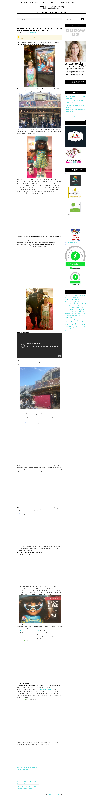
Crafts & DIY (64, 2)
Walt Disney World (77, 328)
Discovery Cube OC (67, 297)
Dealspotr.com (75, 286)
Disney (72, 297)
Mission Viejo (81, 317)
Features (63, 12)
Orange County (72, 319)
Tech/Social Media (76, 2)
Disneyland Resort (70, 299)
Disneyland (81, 297)
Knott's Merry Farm (80, 311)
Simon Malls (70, 322)
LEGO (76, 315)
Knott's (68, 310)
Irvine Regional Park (74, 307)
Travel (56, 2)
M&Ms (78, 317)
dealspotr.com (75, 271)
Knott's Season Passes (76, 313)
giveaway (77, 301)
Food (30, 2)
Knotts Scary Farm (71, 315)
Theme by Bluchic (51, 795)
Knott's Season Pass (69, 313)
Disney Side (78, 299)
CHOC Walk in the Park (78, 295)
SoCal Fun (49, 2)
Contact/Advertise (54, 12)
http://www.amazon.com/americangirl (29, 630)
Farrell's (72, 301)
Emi (84, 299)
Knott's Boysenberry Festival (70, 311)
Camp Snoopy (71, 295)
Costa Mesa (84, 295)
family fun (68, 302)
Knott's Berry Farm (78, 309)
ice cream (71, 305)
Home (38, 12)
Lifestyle (23, 2)
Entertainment (39, 2)
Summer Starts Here (78, 322)
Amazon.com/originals (45, 689)
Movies (34, 32)
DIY (81, 299)
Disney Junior (76, 297)
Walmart (73, 328)
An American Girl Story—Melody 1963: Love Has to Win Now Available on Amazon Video (39, 29)
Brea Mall (67, 295)
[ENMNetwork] (75, 192)
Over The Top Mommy (53, 794)
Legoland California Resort (75, 316)
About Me (44, 12)
